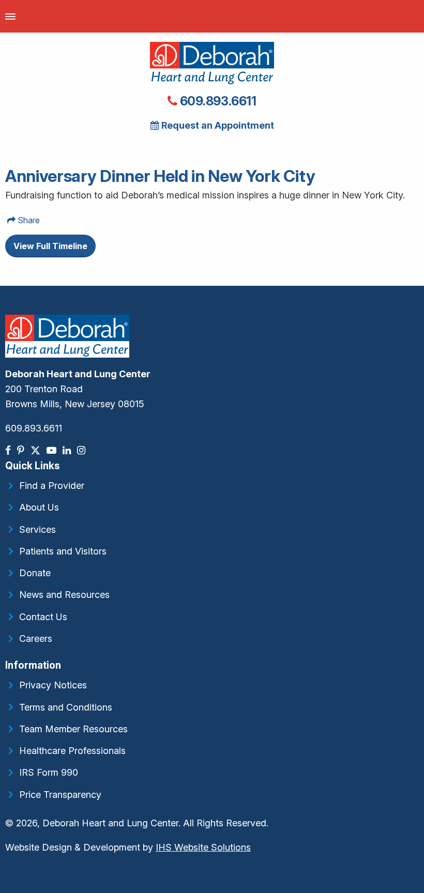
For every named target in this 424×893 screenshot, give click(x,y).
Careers (35, 638)
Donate (35, 572)
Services (37, 529)
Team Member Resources (73, 728)
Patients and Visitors (63, 551)
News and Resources (64, 594)
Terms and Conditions (65, 707)
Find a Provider (51, 485)
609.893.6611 (216, 101)
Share (28, 220)
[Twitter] (36, 450)
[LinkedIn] (68, 450)
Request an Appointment (216, 125)
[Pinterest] (21, 450)
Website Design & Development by (128, 847)
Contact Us (43, 616)
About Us (39, 507)
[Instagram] (82, 450)
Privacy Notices (53, 685)
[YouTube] (52, 450)
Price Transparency (60, 794)
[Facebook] (9, 450)
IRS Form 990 (48, 772)
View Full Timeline (50, 246)
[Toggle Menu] (10, 16)
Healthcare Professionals (72, 750)
